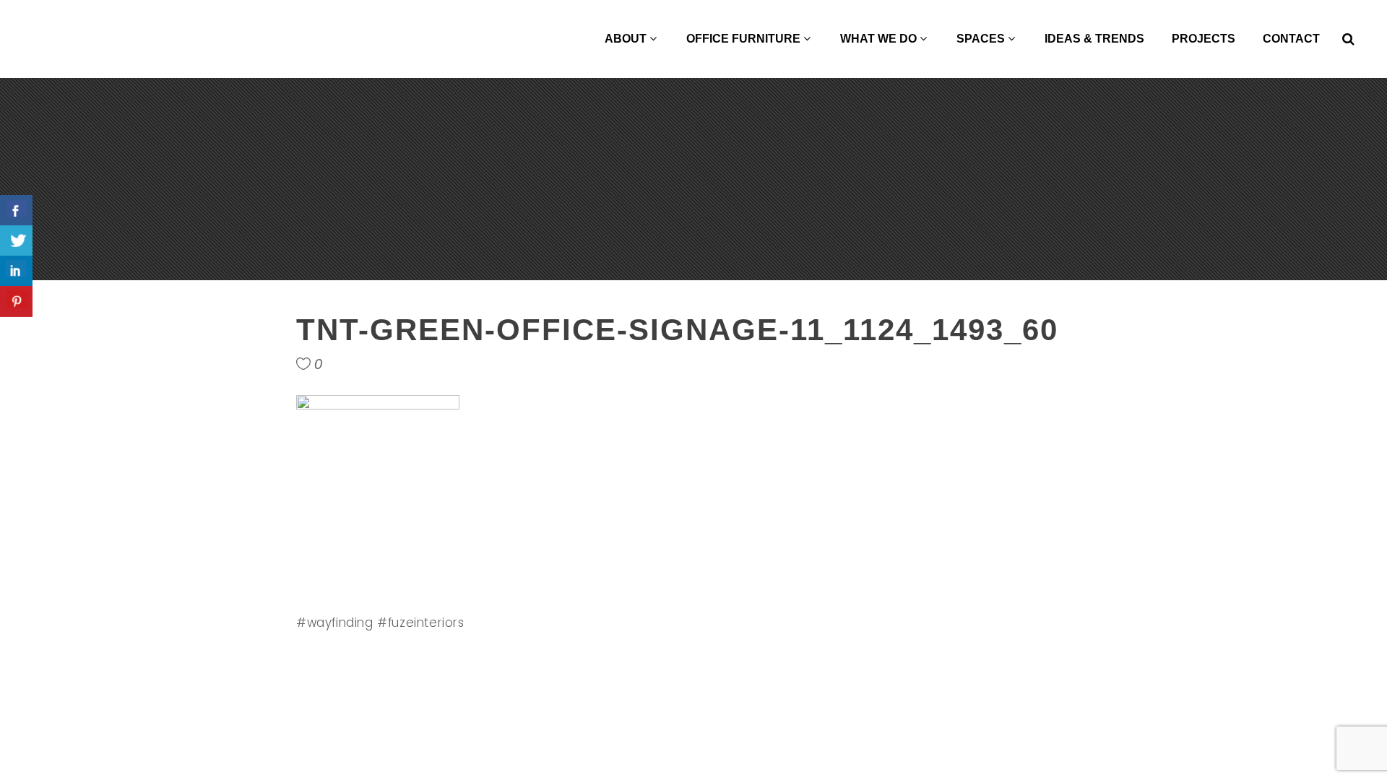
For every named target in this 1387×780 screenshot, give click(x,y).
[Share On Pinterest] (16, 301)
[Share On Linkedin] (16, 271)
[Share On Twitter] (16, 240)
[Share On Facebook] (16, 210)
